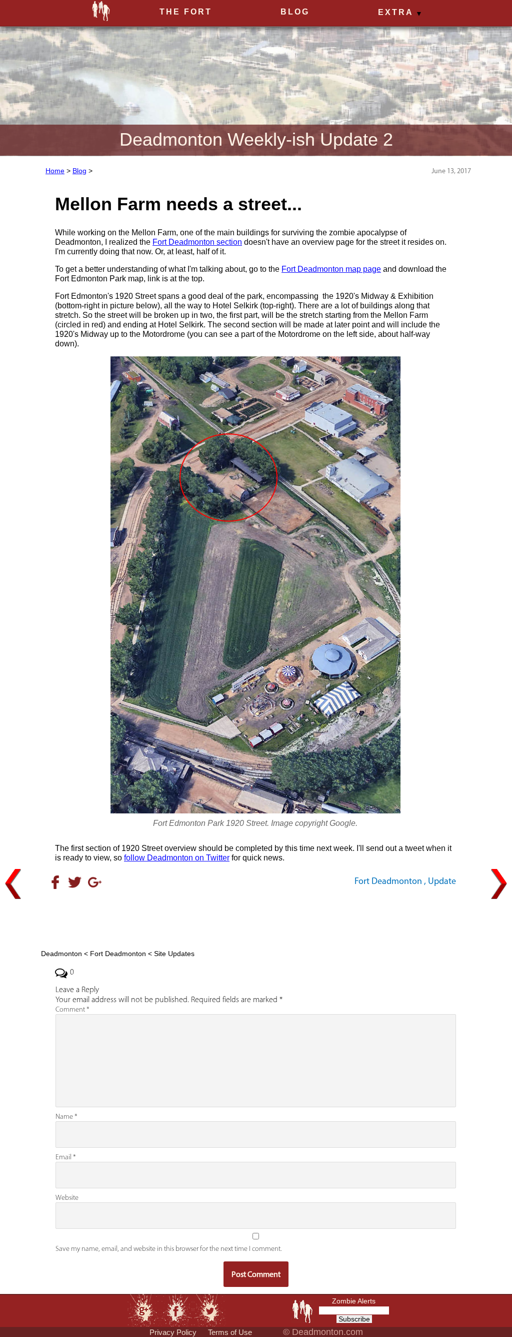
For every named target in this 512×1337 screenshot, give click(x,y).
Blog (79, 171)
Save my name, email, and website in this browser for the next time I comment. (169, 1248)
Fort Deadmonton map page (331, 269)
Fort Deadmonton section (197, 242)
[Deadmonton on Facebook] (176, 1309)
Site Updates (174, 954)
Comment (73, 1009)
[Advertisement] (256, 917)
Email (66, 1157)
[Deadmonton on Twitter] (209, 1309)
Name (67, 1116)
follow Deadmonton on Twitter (177, 857)
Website (67, 1197)
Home (55, 171)
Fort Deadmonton (388, 880)
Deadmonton (61, 954)
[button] (399, 13)
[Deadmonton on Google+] (142, 1309)
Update (442, 880)
